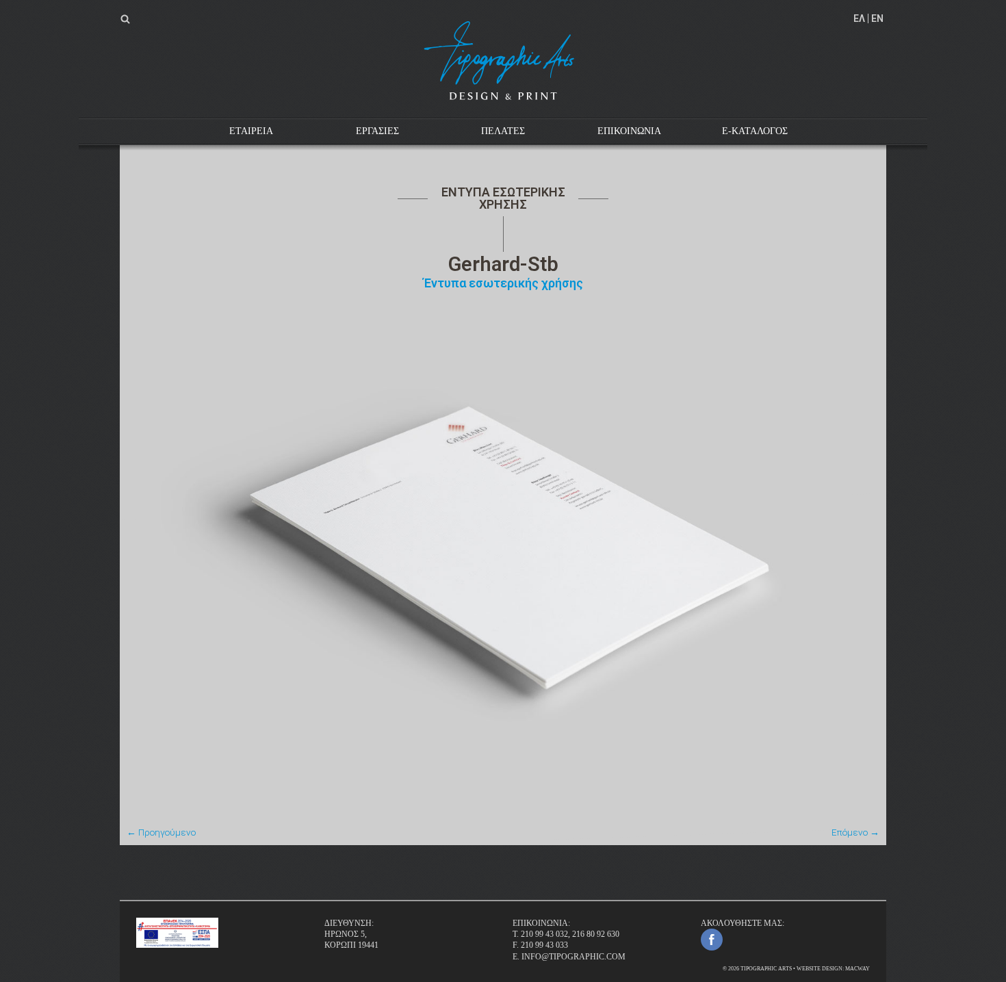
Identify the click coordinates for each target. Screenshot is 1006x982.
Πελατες (503, 131)
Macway (857, 969)
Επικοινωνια (629, 131)
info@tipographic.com (573, 956)
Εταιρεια (251, 131)
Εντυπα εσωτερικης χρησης (503, 198)
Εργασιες (377, 131)
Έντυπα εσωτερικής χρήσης (503, 283)
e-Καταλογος (755, 131)
